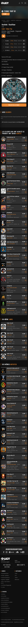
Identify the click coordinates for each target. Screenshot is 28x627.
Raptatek (14, 281)
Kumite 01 (9, 275)
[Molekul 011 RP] (3, 223)
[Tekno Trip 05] (3, 335)
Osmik (12, 458)
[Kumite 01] (3, 279)
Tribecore (16, 139)
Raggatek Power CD (11, 447)
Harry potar (13, 450)
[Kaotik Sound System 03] (3, 442)
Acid (12, 222)
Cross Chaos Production (13, 256)
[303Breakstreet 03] (3, 311)
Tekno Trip (9, 324)
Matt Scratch (16, 217)
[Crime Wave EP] (3, 476)
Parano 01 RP (10, 144)
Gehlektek (9, 336)
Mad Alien (13, 350)
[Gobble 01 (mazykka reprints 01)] (3, 191)
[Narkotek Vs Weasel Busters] (3, 391)
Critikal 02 (9, 285)
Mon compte (21, 565)
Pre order (3, 587)
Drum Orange (10, 161)
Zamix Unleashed (11, 173)
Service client (3, 596)
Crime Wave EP (10, 474)
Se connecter (22, 122)
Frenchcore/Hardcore (5, 577)
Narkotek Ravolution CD (12, 413)
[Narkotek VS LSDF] (3, 435)
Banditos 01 (9, 262)
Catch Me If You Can (11, 488)
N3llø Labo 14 (9, 149)
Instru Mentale (9, 328)
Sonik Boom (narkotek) (12, 496)
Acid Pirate (9, 512)
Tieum (9, 193)
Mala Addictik (14, 358)
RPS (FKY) (9, 264)
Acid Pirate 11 (10, 537)
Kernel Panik (10, 183)
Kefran (12, 379)
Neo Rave (14, 167)
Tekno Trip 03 (10, 346)
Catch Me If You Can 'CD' (12, 481)
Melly (9, 305)
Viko (11, 452)
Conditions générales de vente (7, 622)
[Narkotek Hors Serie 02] (3, 398)
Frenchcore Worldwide (12, 504)
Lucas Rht (10, 209)
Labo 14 (13, 147)
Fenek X (8, 205)
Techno (15, 183)
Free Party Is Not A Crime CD (13, 376)
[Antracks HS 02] (3, 270)
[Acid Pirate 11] (3, 540)
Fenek (8, 207)
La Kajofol (9, 169)
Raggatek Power (11, 482)
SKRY (12, 527)
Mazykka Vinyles (11, 191)
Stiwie (18, 281)
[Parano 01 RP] (3, 146)
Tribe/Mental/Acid (4, 573)
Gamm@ (18, 357)
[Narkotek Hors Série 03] (3, 384)
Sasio (16, 499)
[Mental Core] (3, 519)
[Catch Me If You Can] (3, 489)
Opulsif (8, 145)
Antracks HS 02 (10, 269)
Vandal (12, 443)
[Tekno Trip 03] (3, 348)
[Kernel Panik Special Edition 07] (3, 183)
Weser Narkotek (10, 292)
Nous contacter (4, 612)
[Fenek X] (3, 207)
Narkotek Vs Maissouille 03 (13, 368)
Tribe (3, 27)
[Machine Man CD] (3, 456)
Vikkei (8, 225)
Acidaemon (10, 312)
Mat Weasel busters (15, 393)
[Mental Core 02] (3, 532)
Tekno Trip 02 (10, 353)
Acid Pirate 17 (10, 510)
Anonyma (9, 177)
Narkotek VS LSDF (11, 433)
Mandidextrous (10, 217)
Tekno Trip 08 (10, 323)
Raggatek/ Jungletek (5, 579)
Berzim (14, 312)
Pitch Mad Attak (11, 541)
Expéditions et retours (18, 622)
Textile (16, 577)
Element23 (18, 312)
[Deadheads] (3, 215)
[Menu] (25, 3)
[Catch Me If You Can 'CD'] (3, 482)
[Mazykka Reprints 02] (3, 303)
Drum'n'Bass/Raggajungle (6, 585)
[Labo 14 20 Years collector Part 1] (3, 199)
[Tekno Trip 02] (3, 356)
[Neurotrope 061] (3, 237)
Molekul (9, 222)
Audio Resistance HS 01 (12, 242)
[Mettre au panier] (3, 36)
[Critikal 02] (3, 289)
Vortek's (15, 514)
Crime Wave (9, 476)
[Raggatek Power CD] (3, 449)
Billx (8, 430)
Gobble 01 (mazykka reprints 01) (13, 189)
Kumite (8, 277)
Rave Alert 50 (10, 166)
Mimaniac (17, 469)
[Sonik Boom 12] (3, 497)
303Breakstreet (10, 310)
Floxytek (8, 467)
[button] (13, 101)
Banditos (9, 265)
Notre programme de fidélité (6, 602)
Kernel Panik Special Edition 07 (13, 181)
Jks (18, 224)
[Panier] (22, 3)
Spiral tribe (10, 156)
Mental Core (10, 517)
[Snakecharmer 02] (3, 139)
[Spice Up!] (3, 297)
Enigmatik (18, 31)
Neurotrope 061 (10, 236)
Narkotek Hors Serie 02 (12, 396)
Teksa (8, 33)
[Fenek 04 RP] (3, 230)
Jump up (15, 161)
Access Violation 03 (11, 403)
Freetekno (9, 249)
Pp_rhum (11, 313)
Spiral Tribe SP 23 (11, 154)
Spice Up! (9, 295)
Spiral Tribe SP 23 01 (11, 152)
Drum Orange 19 (10, 159)
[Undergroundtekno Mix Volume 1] (3, 466)
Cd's (16, 575)
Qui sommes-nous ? (5, 606)
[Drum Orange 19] (3, 161)
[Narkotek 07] (3, 421)
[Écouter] (23, 41)
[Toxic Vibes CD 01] (3, 428)
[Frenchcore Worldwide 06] (3, 505)
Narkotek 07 (9, 419)
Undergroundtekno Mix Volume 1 (12, 462)
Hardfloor (8, 289)
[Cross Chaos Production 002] (3, 256)
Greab (8, 313)
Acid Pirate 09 (10, 524)
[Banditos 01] (3, 264)
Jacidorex (15, 224)
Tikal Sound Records (12, 287)
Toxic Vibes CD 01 (11, 426)
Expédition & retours (5, 598)
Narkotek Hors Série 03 (12, 383)
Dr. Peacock (12, 507)
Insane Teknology (16, 279)
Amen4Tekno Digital (11, 214)
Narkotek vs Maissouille (13, 370)
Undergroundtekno (11, 174)
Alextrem (9, 272)
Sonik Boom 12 (10, 494)
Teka (8, 282)
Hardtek (12, 145)
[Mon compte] (19, 3)
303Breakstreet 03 (11, 308)
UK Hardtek (9, 215)
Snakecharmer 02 (11, 137)
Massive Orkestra (16, 328)
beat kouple (10, 31)
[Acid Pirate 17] (3, 512)
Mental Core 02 (10, 531)
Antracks (9, 270)
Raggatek (12, 448)
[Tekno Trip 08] (3, 326)
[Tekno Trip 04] (3, 341)
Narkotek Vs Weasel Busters (13, 389)
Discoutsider (10, 279)
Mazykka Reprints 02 (11, 301)
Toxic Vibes (9, 428)
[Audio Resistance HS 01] (3, 243)
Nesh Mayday (9, 281)
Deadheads (9, 212)
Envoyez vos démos (5, 610)
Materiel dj (17, 579)
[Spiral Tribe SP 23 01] (3, 154)
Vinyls (16, 573)
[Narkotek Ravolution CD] (3, 414)
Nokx (12, 290)
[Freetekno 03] (3, 249)
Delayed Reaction (11, 162)
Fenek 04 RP (10, 229)
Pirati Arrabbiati (11, 243)
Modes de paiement (5, 600)
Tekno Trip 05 (10, 333)
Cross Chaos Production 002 (13, 254)
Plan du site (3, 624)
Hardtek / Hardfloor (8, 24)
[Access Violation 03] (3, 406)
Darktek (16, 466)
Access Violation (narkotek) (11, 406)
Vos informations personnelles (18, 619)
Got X (9, 140)
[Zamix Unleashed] (3, 175)
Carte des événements (5, 608)
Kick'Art (9, 290)
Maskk (9, 185)
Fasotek (9, 350)
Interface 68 (13, 436)
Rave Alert (9, 167)
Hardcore (12, 207)
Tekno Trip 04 (10, 340)
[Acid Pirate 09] (3, 526)
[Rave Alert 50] (3, 167)
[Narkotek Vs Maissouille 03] (3, 370)
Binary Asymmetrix (11, 326)
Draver (9, 527)
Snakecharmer (10, 139)
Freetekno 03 (10, 247)
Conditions (3, 594)
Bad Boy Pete (10, 224)
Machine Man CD (10, 455)
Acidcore (14, 512)
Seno (14, 290)
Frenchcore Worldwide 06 (13, 502)
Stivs (17, 450)
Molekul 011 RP (10, 220)
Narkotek (9, 378)
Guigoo (4, 33)
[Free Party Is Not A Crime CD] (3, 378)
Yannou (8, 543)
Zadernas (16, 313)
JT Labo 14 (10, 147)
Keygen (15, 467)
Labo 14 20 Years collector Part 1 (13, 197)
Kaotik (8, 448)
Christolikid (12, 466)
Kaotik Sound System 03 (12, 440)
